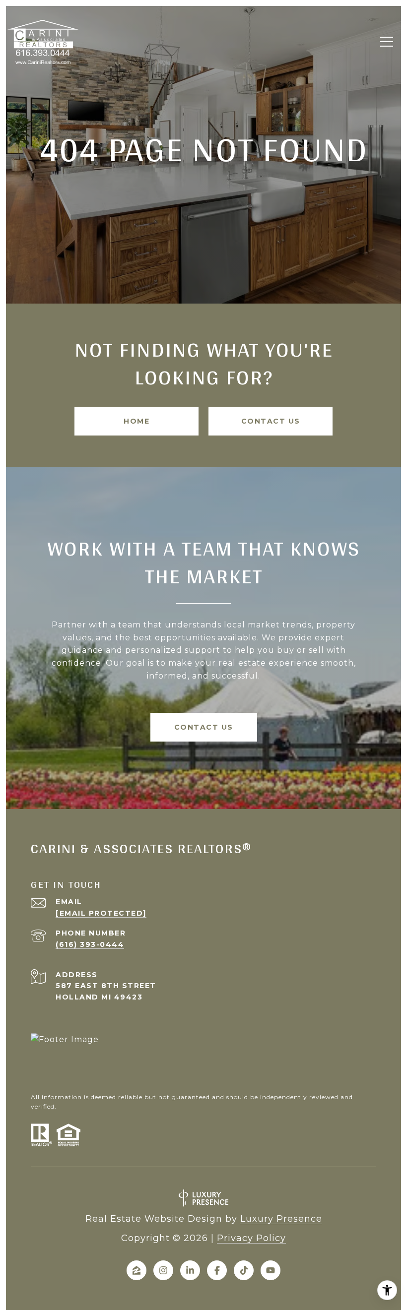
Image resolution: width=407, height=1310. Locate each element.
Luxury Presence (281, 1218)
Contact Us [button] (270, 421)
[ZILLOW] (136, 1270)
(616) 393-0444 (90, 944)
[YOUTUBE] (270, 1270)
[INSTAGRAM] (163, 1270)
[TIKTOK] (244, 1270)
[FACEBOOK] (217, 1270)
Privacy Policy (251, 1238)
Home (136, 421)
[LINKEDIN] (190, 1270)
